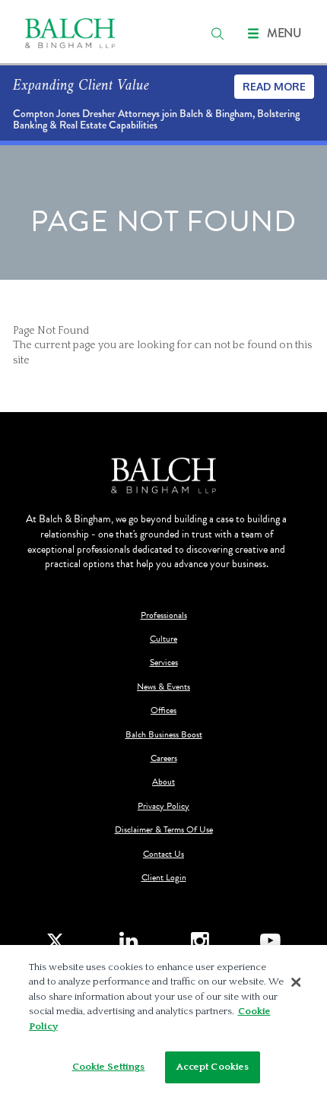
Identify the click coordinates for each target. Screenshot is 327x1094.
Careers (164, 758)
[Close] (295, 982)
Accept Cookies (212, 1066)
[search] (217, 33)
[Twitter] (56, 941)
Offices (163, 710)
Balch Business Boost (163, 734)
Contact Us (163, 854)
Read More (274, 86)
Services (164, 662)
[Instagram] (199, 941)
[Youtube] (270, 941)
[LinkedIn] (129, 941)
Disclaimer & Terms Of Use (164, 829)
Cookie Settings (108, 1066)
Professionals (164, 615)
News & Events (163, 686)
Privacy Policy (163, 806)
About (163, 781)
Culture (163, 639)
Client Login (163, 877)
